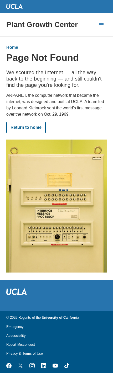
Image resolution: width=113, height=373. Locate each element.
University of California (60, 317)
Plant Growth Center (42, 24)
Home (12, 47)
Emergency (15, 327)
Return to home (26, 127)
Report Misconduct (20, 345)
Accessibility (16, 336)
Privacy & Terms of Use (24, 353)
